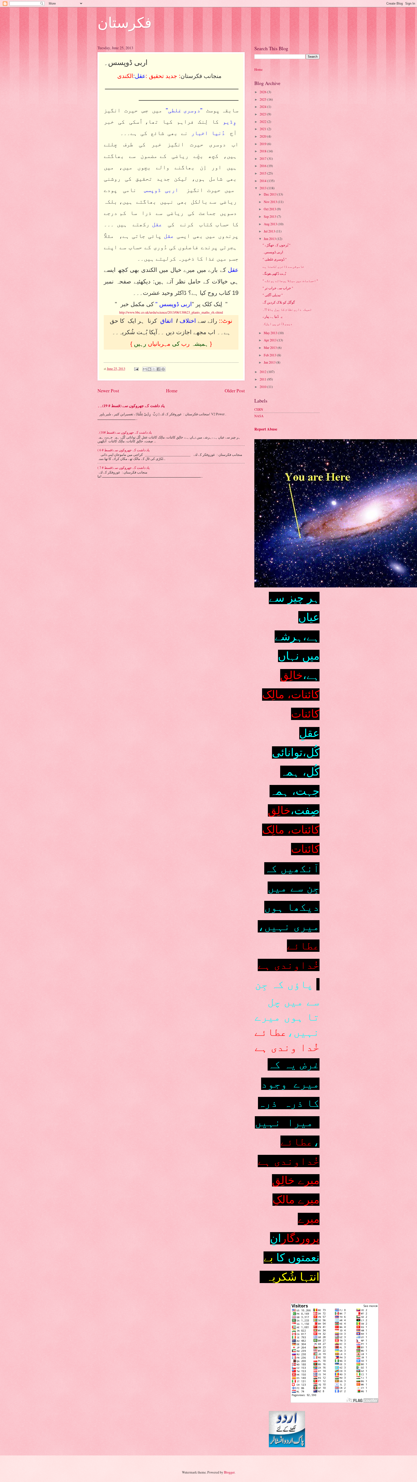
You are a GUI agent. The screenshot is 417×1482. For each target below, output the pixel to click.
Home (172, 391)
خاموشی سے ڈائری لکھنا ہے (283, 266)
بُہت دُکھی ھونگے (274, 273)
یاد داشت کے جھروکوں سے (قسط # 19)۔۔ (131, 406)
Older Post (235, 391)
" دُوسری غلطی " (275, 259)
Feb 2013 (270, 355)
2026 (263, 92)
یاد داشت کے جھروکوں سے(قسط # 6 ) (123, 450)
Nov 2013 (271, 201)
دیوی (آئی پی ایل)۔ (277, 323)
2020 (263, 136)
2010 (263, 386)
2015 (263, 173)
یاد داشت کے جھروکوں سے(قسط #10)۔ (124, 432)
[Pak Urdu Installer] (287, 1446)
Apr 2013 (270, 340)
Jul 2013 (270, 231)
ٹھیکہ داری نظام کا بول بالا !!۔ (287, 309)
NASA (259, 416)
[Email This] (144, 369)
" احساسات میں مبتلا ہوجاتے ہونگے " (290, 280)
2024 (263, 106)
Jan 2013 (270, 362)
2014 (263, 180)
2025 (263, 99)
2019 (263, 143)
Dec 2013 (270, 194)
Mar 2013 (271, 347)
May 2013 (271, 333)
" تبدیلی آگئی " (273, 295)
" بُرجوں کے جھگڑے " (277, 245)
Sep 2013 (270, 216)
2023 (263, 114)
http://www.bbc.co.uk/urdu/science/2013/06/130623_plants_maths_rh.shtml (171, 312)
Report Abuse (265, 429)
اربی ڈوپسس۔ (273, 252)
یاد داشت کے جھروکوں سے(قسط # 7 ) (123, 467)
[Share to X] (154, 369)
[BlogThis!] (149, 369)
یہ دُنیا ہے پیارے (272, 316)
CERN (258, 409)
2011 (263, 379)
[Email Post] (136, 368)
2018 (263, 151)
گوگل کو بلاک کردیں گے (279, 302)
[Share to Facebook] (158, 369)
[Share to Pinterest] (163, 369)
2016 (263, 165)
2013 (263, 188)
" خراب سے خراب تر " (278, 288)
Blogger (229, 1472)
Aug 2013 (271, 224)
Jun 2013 (270, 238)
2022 (263, 121)
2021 (263, 129)
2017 (263, 158)
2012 (263, 371)
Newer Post (108, 391)
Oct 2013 (270, 209)
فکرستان (124, 22)
